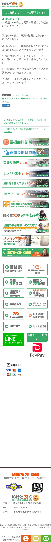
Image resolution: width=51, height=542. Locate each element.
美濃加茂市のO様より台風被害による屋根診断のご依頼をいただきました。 (25, 121)
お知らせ (16, 95)
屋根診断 (24, 95)
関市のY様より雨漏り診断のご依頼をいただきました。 (25, 130)
